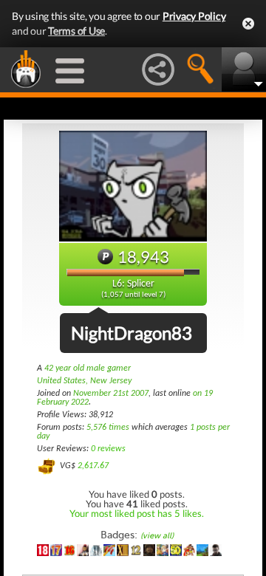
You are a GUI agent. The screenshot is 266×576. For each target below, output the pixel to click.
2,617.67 (93, 466)
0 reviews (108, 449)
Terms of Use (76, 30)
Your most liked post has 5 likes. (136, 513)
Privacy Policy (194, 16)
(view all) (157, 536)
